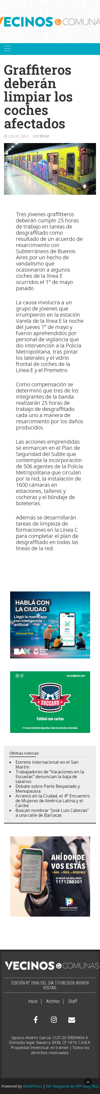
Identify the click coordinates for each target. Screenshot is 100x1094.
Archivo (53, 1001)
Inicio (33, 1001)
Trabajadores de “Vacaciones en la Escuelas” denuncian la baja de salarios (49, 776)
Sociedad (41, 136)
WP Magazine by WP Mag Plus (72, 1086)
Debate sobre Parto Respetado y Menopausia (47, 788)
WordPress (32, 1086)
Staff (72, 1001)
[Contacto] (70, 1020)
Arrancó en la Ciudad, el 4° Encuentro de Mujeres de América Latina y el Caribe (52, 800)
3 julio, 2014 (18, 136)
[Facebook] (36, 1019)
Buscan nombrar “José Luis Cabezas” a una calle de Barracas (52, 812)
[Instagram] (53, 1019)
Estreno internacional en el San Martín (46, 764)
